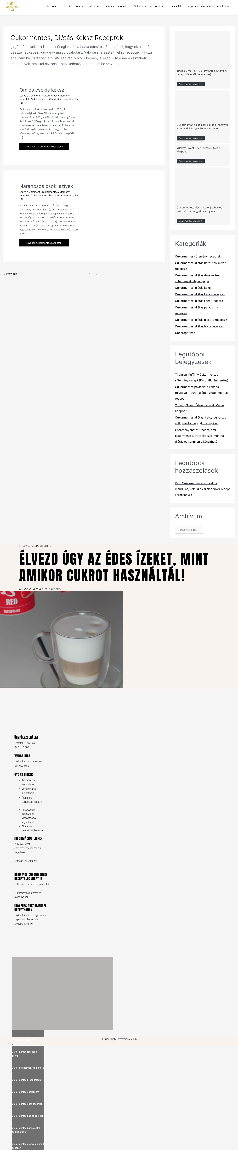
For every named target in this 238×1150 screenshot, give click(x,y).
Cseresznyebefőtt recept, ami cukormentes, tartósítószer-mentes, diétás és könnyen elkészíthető (200, 435)
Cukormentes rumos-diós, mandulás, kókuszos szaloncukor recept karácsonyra (202, 489)
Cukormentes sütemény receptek (198, 256)
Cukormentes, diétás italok (193, 287)
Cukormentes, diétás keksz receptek (52, 99)
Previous (10, 273)
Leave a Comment (29, 95)
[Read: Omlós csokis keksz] (116, 103)
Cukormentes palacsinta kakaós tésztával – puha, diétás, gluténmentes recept (201, 392)
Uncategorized (185, 333)
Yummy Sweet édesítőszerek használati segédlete (27, 848)
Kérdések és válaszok (25, 860)
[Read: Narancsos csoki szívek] (116, 199)
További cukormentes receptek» (44, 145)
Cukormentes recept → (190, 84)
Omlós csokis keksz (41, 90)
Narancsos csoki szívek (46, 186)
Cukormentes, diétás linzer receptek (200, 300)
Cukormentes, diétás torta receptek (199, 326)
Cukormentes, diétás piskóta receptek (201, 319)
